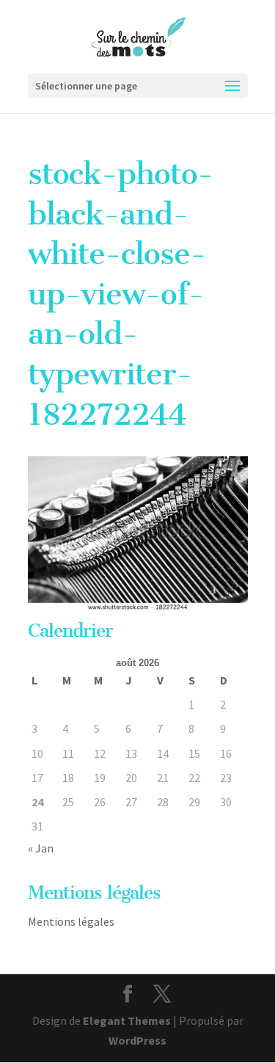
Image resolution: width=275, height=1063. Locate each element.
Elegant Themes (127, 1020)
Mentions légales (71, 921)
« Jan (41, 848)
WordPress (137, 1040)
